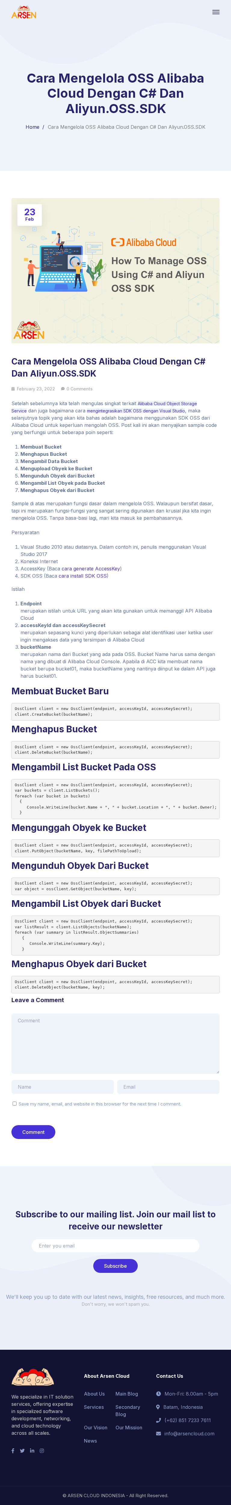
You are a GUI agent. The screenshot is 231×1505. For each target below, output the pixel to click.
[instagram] (42, 1450)
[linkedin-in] (32, 1450)
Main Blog (127, 1394)
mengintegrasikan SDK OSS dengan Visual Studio (136, 410)
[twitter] (22, 1450)
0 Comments (79, 388)
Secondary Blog (128, 1410)
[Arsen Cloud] (23, 11)
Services (94, 1407)
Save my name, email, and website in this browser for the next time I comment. (100, 1104)
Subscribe (115, 1266)
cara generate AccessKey (91, 569)
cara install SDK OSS (83, 576)
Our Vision (95, 1428)
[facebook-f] (12, 1450)
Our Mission (129, 1428)
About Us (94, 1394)
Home (32, 127)
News (90, 1441)
